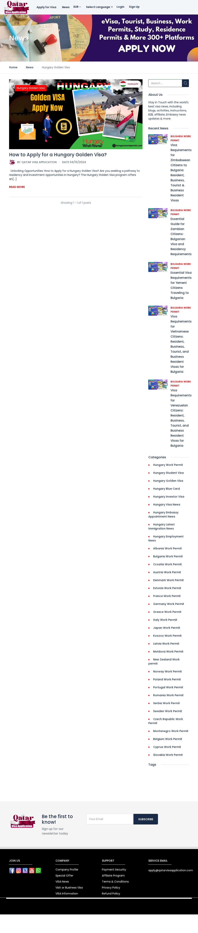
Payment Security (114, 869)
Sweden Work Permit (167, 711)
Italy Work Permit (165, 620)
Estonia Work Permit (167, 588)
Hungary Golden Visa (31, 88)
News (66, 7)
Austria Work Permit (167, 572)
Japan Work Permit (166, 628)
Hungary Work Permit (168, 465)
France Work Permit (167, 596)
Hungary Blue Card (166, 489)
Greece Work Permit (167, 612)
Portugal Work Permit (168, 687)
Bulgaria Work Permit (168, 556)
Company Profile (66, 869)
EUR (76, 7)
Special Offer (64, 875)
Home (13, 67)
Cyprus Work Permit (167, 747)
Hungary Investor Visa (168, 497)
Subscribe (145, 819)
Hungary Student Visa (168, 473)
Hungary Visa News (166, 504)
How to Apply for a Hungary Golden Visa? (58, 154)
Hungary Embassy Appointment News (163, 514)
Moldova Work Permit (168, 651)
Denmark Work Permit (168, 580)
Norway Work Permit (167, 671)
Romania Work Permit (168, 695)
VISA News (62, 881)
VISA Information (66, 893)
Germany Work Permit (168, 604)
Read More (17, 187)
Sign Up (134, 7)
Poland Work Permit (167, 679)
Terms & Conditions (115, 881)
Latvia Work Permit (166, 644)
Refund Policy (111, 893)
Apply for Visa (46, 7)
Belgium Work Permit (167, 739)
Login (120, 7)
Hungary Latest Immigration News (161, 526)
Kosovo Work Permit (167, 636)
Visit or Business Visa (69, 887)
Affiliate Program (113, 875)
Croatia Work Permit (167, 564)
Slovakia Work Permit (168, 755)
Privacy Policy (111, 887)
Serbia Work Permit (166, 703)
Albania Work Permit (167, 548)
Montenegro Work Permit (170, 731)
